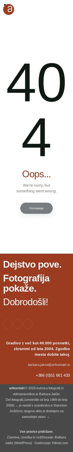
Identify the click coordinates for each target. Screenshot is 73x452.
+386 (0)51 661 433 (53, 375)
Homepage (36, 208)
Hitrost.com (60, 443)
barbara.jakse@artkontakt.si (49, 365)
